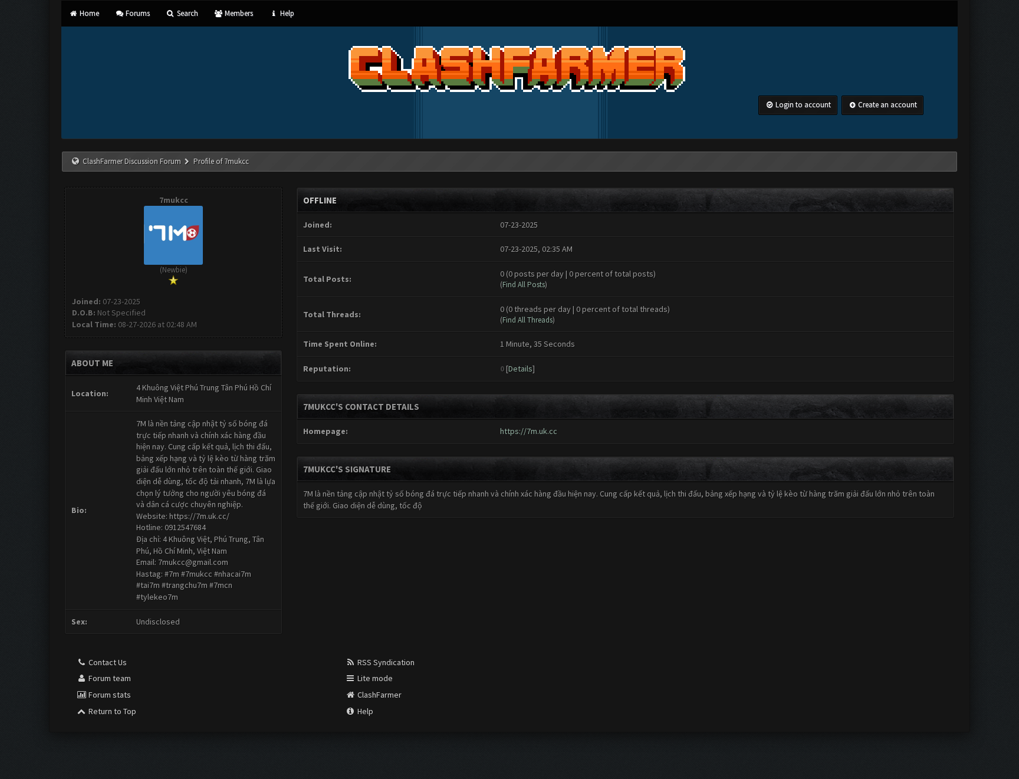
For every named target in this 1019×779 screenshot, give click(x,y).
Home (88, 13)
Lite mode (374, 678)
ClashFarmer (379, 694)
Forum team (109, 678)
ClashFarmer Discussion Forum (132, 161)
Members (238, 13)
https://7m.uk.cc (528, 431)
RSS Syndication (385, 662)
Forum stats (109, 694)
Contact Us (107, 662)
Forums (137, 13)
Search (186, 13)
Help (286, 13)
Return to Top (111, 711)
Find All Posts (523, 285)
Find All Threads (527, 320)
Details (520, 368)
